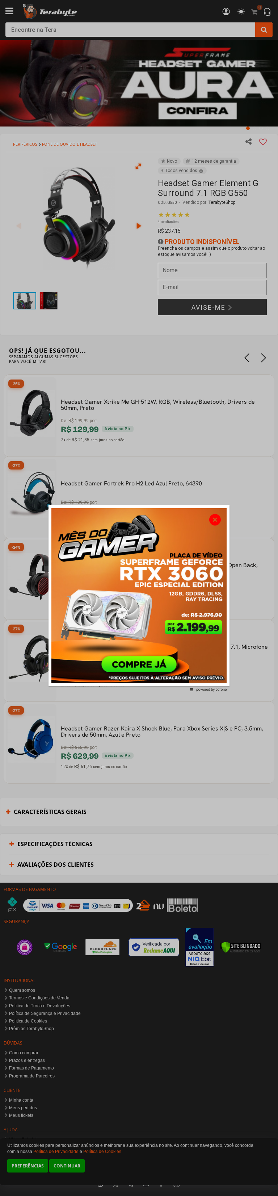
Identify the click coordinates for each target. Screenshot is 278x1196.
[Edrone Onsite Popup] (139, 598)
